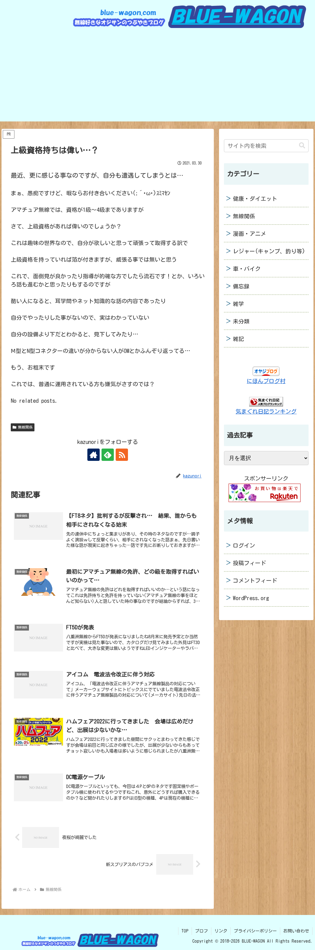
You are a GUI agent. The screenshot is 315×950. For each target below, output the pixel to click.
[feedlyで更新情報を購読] (108, 455)
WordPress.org (251, 598)
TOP (185, 931)
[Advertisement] (157, 78)
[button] (302, 145)
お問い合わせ (296, 931)
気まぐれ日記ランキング (266, 411)
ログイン (244, 545)
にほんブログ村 (266, 381)
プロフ (201, 931)
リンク (220, 931)
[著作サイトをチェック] (93, 455)
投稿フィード (249, 563)
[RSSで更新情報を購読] (122, 455)
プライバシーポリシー (255, 931)
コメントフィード (255, 580)
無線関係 (25, 427)
